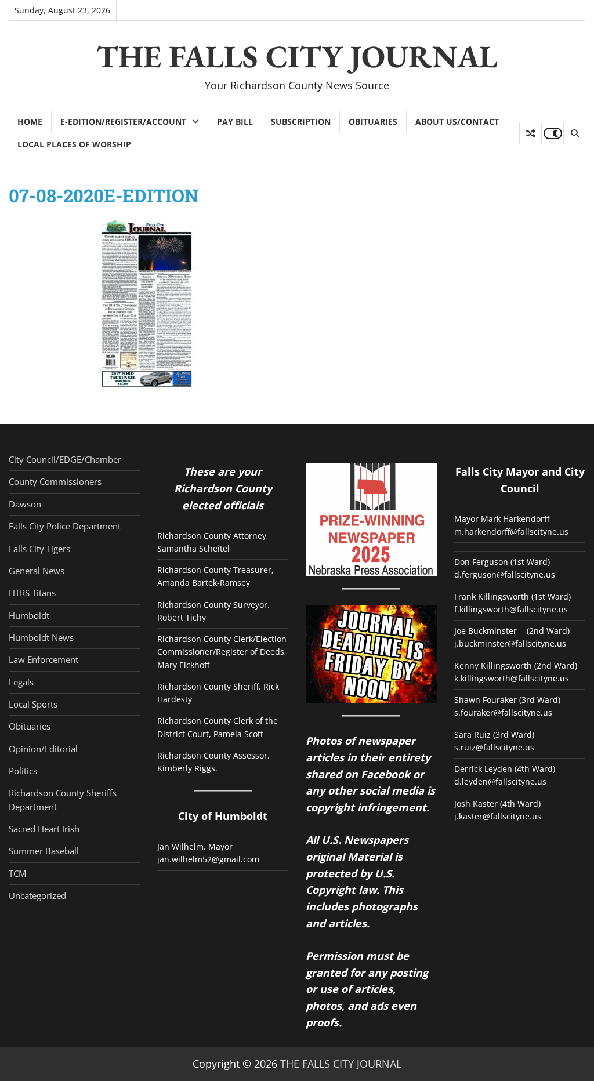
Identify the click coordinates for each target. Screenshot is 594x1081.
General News (36, 570)
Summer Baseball (44, 851)
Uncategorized (37, 895)
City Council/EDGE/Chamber (65, 459)
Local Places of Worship (74, 144)
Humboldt (29, 615)
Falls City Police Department (65, 526)
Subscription (301, 121)
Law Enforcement (43, 659)
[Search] (574, 133)
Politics (23, 771)
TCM (17, 873)
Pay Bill (235, 121)
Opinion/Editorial (43, 748)
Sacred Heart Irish (44, 829)
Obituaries (373, 121)
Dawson (25, 504)
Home (29, 121)
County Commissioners (55, 481)
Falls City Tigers (39, 548)
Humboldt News (41, 637)
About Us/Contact (457, 121)
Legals (21, 682)
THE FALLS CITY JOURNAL (297, 56)
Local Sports (33, 704)
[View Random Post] (530, 133)
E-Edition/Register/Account (123, 121)
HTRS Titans (32, 592)
